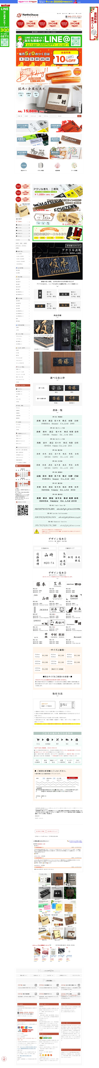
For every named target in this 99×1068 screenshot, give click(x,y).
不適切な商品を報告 (54, 836)
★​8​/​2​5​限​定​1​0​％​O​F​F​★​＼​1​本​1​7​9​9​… (53, 956)
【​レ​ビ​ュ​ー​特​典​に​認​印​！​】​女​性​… (45, 956)
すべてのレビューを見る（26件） (75, 840)
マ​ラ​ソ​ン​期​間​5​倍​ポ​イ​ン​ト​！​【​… (37, 956)
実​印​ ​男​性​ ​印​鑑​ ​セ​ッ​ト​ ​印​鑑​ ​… (61, 956)
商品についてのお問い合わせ (42, 836)
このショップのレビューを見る (76, 842)
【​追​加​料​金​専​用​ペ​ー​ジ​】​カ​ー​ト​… (69, 956)
